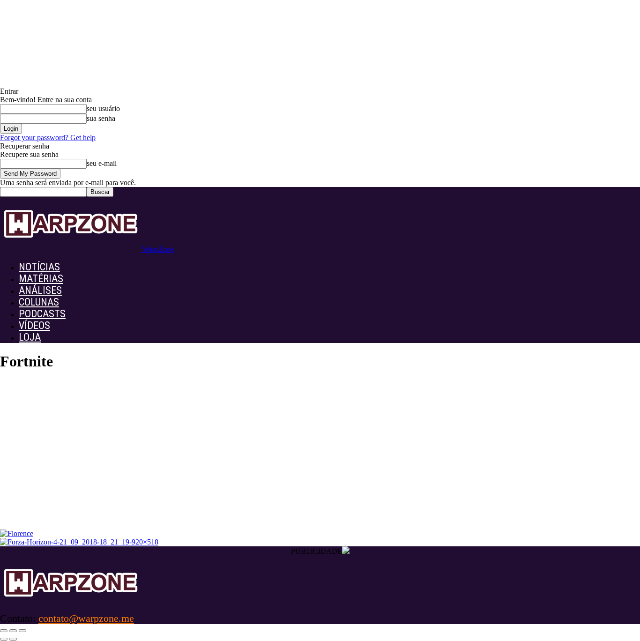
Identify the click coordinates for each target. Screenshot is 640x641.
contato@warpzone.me (86, 618)
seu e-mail (102, 163)
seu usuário (103, 108)
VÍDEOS (34, 325)
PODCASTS (42, 314)
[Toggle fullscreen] (13, 630)
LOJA (30, 337)
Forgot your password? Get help (48, 138)
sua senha (101, 118)
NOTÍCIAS (39, 267)
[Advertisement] (320, 459)
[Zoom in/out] (22, 630)
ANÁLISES (40, 290)
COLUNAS (39, 302)
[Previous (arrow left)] (3, 639)
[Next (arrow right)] (13, 639)
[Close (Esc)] (3, 630)
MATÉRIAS (41, 278)
